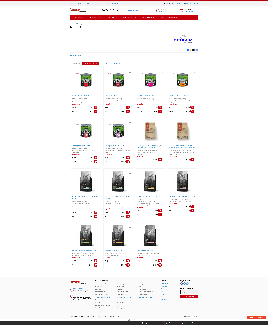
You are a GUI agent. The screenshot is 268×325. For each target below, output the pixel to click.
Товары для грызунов (129, 18)
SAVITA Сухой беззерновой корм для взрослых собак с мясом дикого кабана (182, 147)
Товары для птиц (111, 18)
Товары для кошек (95, 18)
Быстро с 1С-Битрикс (255, 318)
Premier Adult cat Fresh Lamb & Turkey (84, 251)
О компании (115, 3)
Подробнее (76, 104)
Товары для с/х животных (168, 18)
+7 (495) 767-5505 (109, 10)
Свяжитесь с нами (133, 10)
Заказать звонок (77, 289)
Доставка (85, 3)
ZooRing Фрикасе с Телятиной (82, 146)
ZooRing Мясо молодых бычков (147, 95)
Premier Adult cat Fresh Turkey (114, 251)
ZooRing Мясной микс (112, 95)
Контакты (106, 3)
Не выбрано (176, 3)
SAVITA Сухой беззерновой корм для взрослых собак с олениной (149, 147)
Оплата (92, 3)
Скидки (99, 3)
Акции (79, 3)
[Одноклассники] (190, 50)
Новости (72, 3)
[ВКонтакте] (188, 50)
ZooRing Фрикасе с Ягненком (114, 146)
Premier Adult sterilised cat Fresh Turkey (149, 196)
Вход (187, 3)
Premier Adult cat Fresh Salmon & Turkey (182, 196)
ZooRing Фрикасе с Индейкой (178, 95)
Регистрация (194, 3)
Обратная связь (77, 296)
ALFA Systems (194, 316)
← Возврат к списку (76, 55)
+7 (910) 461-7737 (80, 291)
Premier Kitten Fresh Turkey (145, 251)
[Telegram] (197, 50)
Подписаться (189, 296)
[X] (193, 50)
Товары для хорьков (148, 18)
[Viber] (195, 50)
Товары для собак (78, 18)
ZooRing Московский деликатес (82, 95)
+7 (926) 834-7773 (80, 298)
